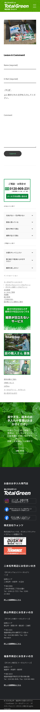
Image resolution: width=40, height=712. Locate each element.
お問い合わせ (20, 451)
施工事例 (7, 297)
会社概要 (7, 290)
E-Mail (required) (11, 79)
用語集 (6, 294)
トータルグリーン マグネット (15, 390)
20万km (6, 386)
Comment (8, 115)
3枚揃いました (9, 383)
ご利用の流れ (8, 299)
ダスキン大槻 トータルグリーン (16, 287)
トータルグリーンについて (13, 282)
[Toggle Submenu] (32, 215)
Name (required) (11, 65)
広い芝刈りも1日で (10, 393)
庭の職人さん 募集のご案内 (13, 302)
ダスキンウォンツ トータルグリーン (18, 285)
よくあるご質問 (9, 292)
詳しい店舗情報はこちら (12, 600)
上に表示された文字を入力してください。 (20, 96)
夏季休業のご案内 (10, 379)
